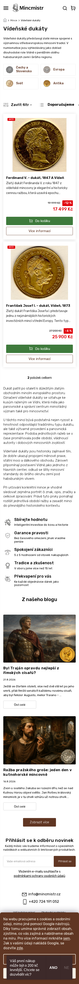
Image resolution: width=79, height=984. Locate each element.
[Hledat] (64, 8)
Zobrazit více (39, 822)
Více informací (40, 231)
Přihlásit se (65, 861)
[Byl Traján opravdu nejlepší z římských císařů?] (39, 638)
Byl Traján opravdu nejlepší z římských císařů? (31, 670)
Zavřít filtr (20, 105)
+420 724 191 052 (44, 901)
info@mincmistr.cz (44, 894)
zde (20, 948)
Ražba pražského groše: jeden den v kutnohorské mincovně (37, 772)
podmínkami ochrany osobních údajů (39, 876)
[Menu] (6, 8)
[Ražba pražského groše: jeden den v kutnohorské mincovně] (39, 740)
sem (66, 938)
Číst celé (19, 704)
